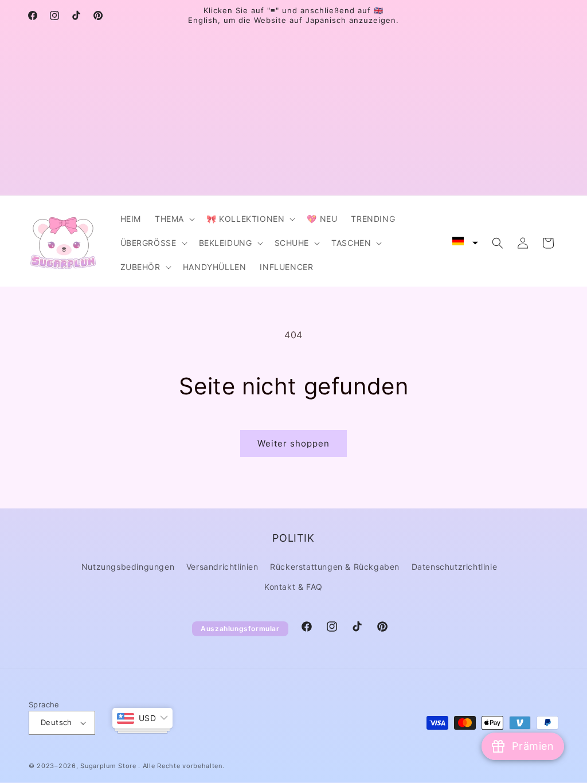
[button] (173, 219)
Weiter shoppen (293, 443)
